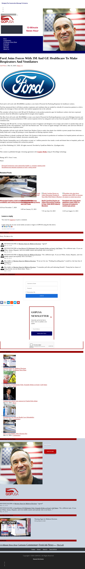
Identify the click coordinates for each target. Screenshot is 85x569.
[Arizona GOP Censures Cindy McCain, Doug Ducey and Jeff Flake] (31, 197)
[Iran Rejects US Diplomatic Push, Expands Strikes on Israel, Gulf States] (9, 383)
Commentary (17, 419)
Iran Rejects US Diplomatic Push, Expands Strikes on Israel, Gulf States (40, 248)
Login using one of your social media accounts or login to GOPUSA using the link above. (29, 225)
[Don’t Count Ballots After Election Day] (9, 432)
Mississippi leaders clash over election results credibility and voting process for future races (16, 201)
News (19, 65)
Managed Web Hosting (38, 559)
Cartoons (22, 545)
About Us (6, 49)
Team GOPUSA (53, 549)
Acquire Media (42, 152)
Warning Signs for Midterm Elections (30, 244)
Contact (33, 549)
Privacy (39, 549)
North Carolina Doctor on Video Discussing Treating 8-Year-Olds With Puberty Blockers (51, 203)
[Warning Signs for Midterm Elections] (9, 366)
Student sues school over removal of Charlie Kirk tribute (20, 401)
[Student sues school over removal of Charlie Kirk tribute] (9, 399)
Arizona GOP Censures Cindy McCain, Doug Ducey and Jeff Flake (30, 202)
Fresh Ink (43, 545)
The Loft (60, 545)
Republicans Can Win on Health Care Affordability (18, 417)
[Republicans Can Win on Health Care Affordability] (9, 415)
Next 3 (55, 545)
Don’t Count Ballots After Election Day (15, 433)
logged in (12, 220)
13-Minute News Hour (10, 42)
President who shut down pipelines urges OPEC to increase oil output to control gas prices (71, 203)
